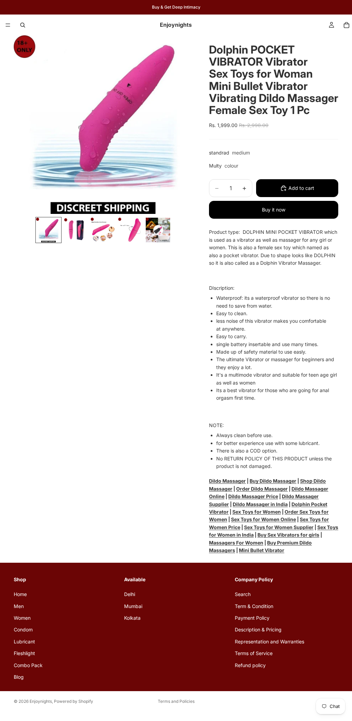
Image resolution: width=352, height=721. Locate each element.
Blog (19, 676)
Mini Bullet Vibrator (261, 550)
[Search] (22, 25)
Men (19, 606)
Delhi (129, 594)
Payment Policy (252, 617)
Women (22, 617)
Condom (23, 629)
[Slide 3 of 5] (103, 230)
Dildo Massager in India (260, 504)
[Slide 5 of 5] (158, 230)
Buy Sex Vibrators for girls (288, 535)
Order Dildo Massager (262, 489)
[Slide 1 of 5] (48, 230)
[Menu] (8, 25)
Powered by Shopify (73, 701)
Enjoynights (41, 701)
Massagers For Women (236, 543)
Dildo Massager (227, 481)
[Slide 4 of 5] (130, 230)
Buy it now (273, 210)
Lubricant (24, 641)
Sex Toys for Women (256, 512)
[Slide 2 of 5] (76, 230)
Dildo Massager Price (253, 496)
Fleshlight (24, 653)
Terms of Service (254, 653)
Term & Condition (254, 606)
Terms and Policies (176, 701)
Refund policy (250, 665)
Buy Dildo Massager (273, 481)
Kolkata (132, 617)
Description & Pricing (258, 629)
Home (20, 594)
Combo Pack (28, 665)
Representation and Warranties (269, 641)
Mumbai (133, 606)
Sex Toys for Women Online (263, 519)
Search (243, 594)
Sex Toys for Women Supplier (279, 527)
